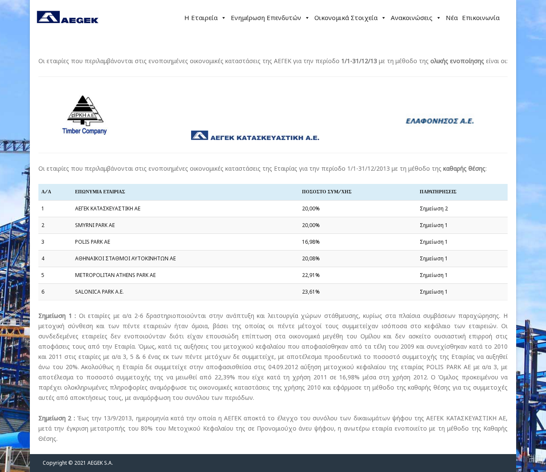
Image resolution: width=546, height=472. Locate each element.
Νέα (452, 17)
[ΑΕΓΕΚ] (67, 32)
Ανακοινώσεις (412, 17)
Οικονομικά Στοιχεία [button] (346, 17)
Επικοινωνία (481, 17)
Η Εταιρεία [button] (201, 17)
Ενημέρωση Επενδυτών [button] (266, 17)
